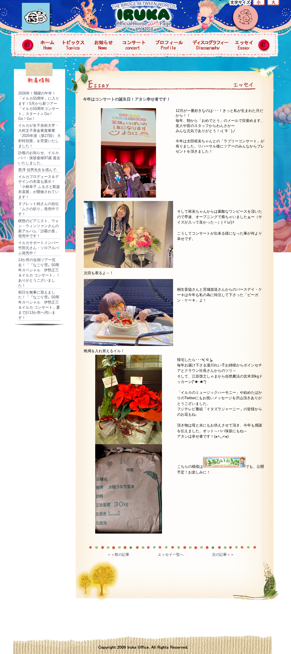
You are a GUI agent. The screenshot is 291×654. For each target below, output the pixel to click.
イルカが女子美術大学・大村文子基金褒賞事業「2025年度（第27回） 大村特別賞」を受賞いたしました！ (39, 135)
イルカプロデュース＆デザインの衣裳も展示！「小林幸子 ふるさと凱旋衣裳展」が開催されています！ (39, 187)
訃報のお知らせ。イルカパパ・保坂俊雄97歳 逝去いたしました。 (39, 158)
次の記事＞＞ (223, 554)
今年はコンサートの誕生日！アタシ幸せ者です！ (127, 99)
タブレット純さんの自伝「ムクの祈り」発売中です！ (38, 209)
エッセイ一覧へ (171, 554)
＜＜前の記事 (118, 554)
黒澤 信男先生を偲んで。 (39, 170)
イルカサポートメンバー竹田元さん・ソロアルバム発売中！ (38, 248)
